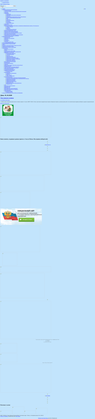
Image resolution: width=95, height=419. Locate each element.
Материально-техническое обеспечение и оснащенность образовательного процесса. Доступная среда (21, 25)
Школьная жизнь (7, 72)
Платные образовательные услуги (10, 30)
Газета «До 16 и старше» (10, 75)
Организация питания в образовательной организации (13, 34)
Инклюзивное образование (9, 68)
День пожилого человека (7, 98)
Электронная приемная (8, 91)
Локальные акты (7, 37)
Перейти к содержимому (4, 0)
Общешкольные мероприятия (11, 73)
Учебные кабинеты (9, 26)
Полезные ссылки (9, 71)
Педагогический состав (8, 24)
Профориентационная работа (9, 70)
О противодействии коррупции (9, 69)
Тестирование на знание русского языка (9, 47)
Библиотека (8, 28)
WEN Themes (18, 416)
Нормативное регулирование (9, 38)
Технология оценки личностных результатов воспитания (16, 77)
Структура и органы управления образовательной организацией (15, 11)
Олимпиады (8, 19)
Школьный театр (7, 87)
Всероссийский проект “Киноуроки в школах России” (13, 65)
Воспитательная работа (8, 76)
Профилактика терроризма (10, 79)
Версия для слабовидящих (4, 103)
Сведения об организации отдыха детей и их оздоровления (12, 92)
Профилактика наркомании (11, 57)
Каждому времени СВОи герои (9, 50)
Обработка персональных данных (8, 46)
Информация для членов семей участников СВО (12, 51)
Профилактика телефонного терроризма (13, 58)
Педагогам (6, 39)
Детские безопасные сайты (8, 41)
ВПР (7, 18)
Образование (6, 13)
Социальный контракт (10, 54)
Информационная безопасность (7, 36)
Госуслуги (8, 55)
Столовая (8, 27)
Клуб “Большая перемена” (8, 63)
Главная (3, 8)
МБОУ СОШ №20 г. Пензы (5, 4)
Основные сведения (7, 10)
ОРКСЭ (3, 44)
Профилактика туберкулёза (11, 60)
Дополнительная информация (11, 29)
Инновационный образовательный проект (13, 17)
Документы (6, 12)
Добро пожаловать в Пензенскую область (11, 67)
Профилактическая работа (10, 80)
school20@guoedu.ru (5, 2)
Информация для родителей (9, 52)
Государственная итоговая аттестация (8, 43)
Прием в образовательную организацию (9, 42)
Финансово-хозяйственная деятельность (11, 31)
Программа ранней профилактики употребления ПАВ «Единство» (17, 78)
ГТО (5, 84)
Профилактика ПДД (9, 82)
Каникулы (8, 74)
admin (9, 100)
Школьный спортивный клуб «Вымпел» (11, 89)
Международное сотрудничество (9, 33)
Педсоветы (8, 21)
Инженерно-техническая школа (9, 85)
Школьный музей (7, 86)
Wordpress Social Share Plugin (43, 418)
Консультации (8, 22)
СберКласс (6, 64)
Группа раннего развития (10, 59)
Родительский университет (11, 53)
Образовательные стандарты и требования (11, 35)
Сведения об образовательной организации (9, 9)
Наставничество (7, 62)
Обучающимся (6, 40)
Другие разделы (5, 48)
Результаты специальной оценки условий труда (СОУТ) (11, 45)
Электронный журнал (10, 23)
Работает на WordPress (4, 416)
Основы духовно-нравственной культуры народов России (16, 16)
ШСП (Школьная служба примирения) (10, 88)
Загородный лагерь (9, 56)
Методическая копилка (10, 20)
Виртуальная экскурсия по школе (10, 61)
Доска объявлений (7, 90)
